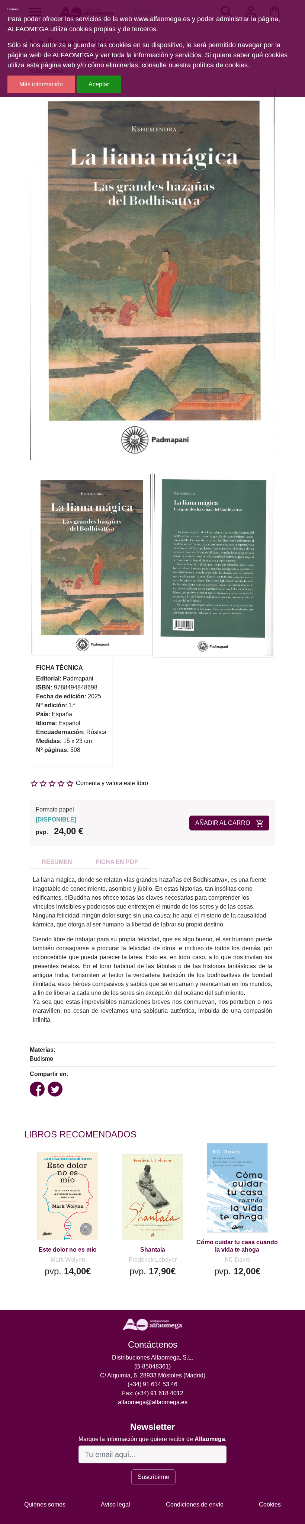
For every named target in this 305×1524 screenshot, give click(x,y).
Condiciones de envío (195, 1504)
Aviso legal (115, 1504)
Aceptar (99, 84)
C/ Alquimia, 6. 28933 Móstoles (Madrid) (152, 1375)
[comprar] (70, 1168)
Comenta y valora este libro (112, 783)
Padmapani (78, 678)
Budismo (41, 1059)
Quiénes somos (44, 1504)
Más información (41, 84)
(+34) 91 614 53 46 (152, 1384)
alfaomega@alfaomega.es (152, 1402)
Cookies (270, 1504)
